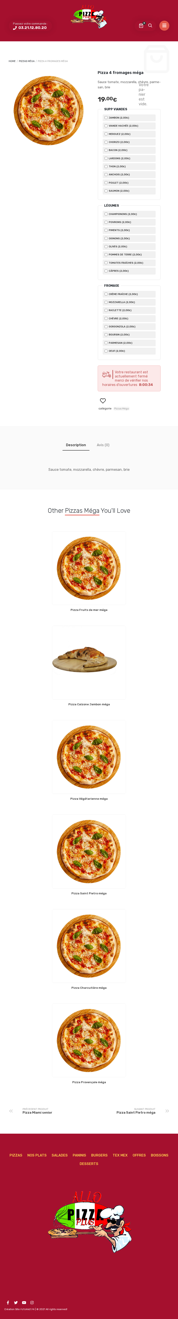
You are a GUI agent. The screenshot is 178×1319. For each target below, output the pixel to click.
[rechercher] (150, 26)
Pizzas (16, 1155)
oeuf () (116, 350)
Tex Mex (120, 1155)
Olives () (117, 246)
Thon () (117, 166)
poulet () (118, 182)
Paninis (79, 1155)
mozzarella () (121, 302)
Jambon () (118, 117)
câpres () (118, 270)
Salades (60, 1155)
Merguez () (119, 134)
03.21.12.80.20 (32, 27)
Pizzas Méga (27, 61)
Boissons (159, 1155)
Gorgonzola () (121, 326)
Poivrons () (119, 222)
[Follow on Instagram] (31, 1302)
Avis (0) (103, 445)
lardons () (119, 158)
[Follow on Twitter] (15, 1302)
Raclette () (120, 310)
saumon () (118, 190)
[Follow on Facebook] (7, 1302)
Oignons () (119, 238)
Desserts (89, 1164)
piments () (119, 230)
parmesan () (120, 342)
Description (76, 445)
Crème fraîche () (123, 294)
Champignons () (122, 214)
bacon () (117, 150)
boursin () (119, 334)
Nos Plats (37, 1155)
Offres (139, 1155)
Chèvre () (118, 318)
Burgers (99, 1155)
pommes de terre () (125, 254)
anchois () (119, 174)
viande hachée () (123, 125)
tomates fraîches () (125, 262)
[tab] (76, 445)
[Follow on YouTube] (23, 1302)
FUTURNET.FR (27, 1309)
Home (12, 61)
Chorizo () (119, 142)
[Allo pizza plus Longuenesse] (89, 16)
